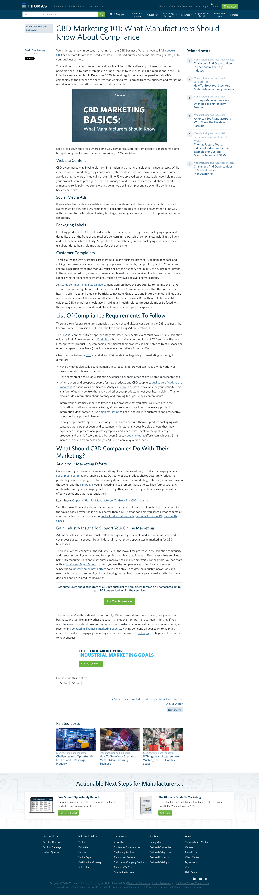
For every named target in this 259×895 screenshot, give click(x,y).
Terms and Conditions (138, 883)
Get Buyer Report (68, 812)
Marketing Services (124, 852)
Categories (155, 842)
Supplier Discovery (53, 842)
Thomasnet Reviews (124, 857)
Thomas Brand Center (196, 842)
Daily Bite (83, 847)
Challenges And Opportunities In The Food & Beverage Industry (213, 67)
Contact (189, 867)
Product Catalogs (52, 847)
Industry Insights (87, 836)
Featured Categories (160, 852)
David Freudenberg (35, 50)
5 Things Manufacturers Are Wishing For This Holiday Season (211, 103)
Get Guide (165, 812)
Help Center (191, 872)
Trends (229, 59)
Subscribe (83, 867)
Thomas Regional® (88, 887)
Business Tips (201, 81)
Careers (189, 847)
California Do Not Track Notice (192, 883)
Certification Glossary (89, 862)
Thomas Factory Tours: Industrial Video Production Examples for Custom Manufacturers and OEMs (211, 150)
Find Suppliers (50, 836)
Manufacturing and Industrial (36, 28)
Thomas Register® (63, 887)
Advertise (119, 842)
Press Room (191, 852)
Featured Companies (160, 847)
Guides (82, 852)
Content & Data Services (127, 847)
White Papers (85, 857)
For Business (120, 836)
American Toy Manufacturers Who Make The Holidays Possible (212, 122)
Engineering (200, 136)
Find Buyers (117, 14)
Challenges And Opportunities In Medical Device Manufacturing (213, 170)
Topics (81, 842)
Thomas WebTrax (123, 867)
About (188, 836)
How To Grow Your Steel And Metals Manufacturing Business (214, 87)
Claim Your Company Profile (129, 862)
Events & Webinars (124, 872)
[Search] (101, 14)
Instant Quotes (51, 852)
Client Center (192, 857)
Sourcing (212, 136)
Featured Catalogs (159, 862)
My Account (191, 862)
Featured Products (159, 857)
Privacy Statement (161, 883)
